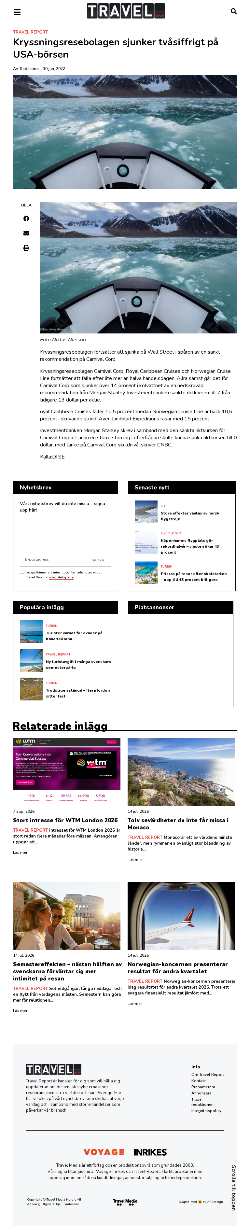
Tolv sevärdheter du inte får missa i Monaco (178, 824)
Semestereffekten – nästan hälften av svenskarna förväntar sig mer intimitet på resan (67, 971)
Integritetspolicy (206, 1110)
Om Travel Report (207, 1074)
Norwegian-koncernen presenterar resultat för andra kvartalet (178, 968)
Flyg (164, 506)
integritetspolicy (61, 577)
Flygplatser (171, 533)
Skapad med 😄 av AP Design (201, 1202)
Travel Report (30, 32)
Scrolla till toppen (233, 1188)
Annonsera (201, 1093)
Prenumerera (203, 1087)
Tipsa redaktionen (202, 1102)
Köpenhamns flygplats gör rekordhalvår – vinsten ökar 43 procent (190, 546)
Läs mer (20, 852)
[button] (26, 218)
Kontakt (198, 1080)
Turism (167, 567)
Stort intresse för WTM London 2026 (65, 820)
